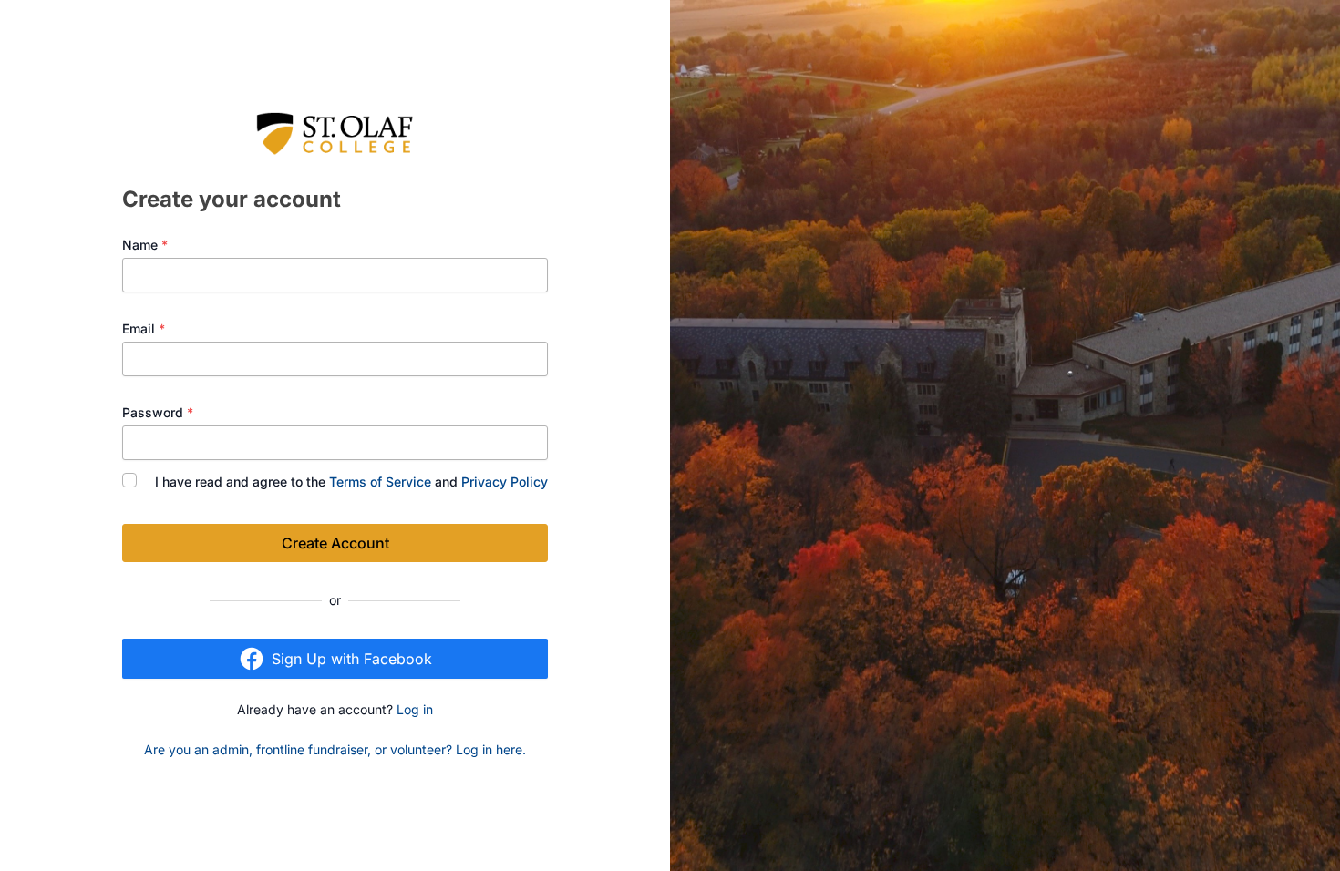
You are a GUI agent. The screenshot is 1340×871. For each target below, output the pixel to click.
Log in (415, 709)
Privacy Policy (504, 481)
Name (145, 244)
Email (143, 328)
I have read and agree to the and (351, 481)
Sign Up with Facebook (352, 659)
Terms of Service (380, 481)
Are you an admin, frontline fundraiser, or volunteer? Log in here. (335, 749)
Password (157, 412)
